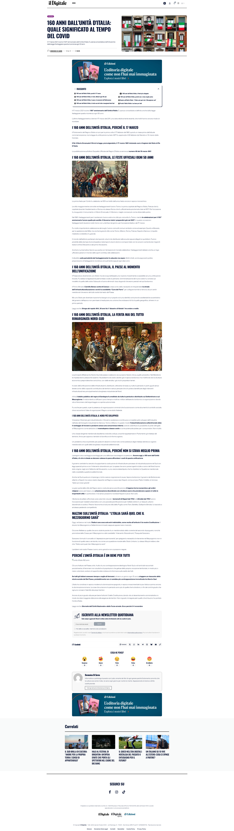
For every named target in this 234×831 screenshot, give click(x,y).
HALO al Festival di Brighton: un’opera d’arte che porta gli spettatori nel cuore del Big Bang (103, 757)
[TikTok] (124, 792)
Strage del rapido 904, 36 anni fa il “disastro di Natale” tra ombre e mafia (110, 308)
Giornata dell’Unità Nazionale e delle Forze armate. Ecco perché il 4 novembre (112, 606)
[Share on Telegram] (143, 644)
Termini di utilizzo (96, 633)
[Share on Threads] (147, 644)
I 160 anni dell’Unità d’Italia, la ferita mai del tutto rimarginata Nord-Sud (95, 103)
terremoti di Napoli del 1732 (123, 499)
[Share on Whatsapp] (134, 644)
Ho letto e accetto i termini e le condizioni (91, 629)
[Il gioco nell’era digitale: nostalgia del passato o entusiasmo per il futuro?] (130, 742)
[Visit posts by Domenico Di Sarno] (48, 51)
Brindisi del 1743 (143, 499)
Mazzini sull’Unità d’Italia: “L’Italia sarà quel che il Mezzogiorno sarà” (138, 100)
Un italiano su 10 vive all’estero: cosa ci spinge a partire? (157, 754)
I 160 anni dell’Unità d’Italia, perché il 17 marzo (88, 93)
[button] (164, 3)
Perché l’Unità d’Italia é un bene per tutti (131, 103)
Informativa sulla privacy (135, 633)
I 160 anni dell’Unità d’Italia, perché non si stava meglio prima (136, 97)
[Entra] (170, 3)
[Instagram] (117, 792)
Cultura (50, 16)
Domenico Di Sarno (56, 51)
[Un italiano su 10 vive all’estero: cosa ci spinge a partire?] (157, 742)
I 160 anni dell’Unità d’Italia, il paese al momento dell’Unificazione (93, 100)
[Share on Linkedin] (138, 644)
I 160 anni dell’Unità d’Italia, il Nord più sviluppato (135, 93)
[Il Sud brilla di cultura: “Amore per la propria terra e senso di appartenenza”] (76, 742)
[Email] (156, 644)
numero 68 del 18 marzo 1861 (140, 151)
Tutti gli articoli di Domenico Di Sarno (98, 688)
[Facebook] (109, 792)
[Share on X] (130, 644)
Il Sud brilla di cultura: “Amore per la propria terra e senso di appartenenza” (76, 756)
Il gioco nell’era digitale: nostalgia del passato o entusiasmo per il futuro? (130, 756)
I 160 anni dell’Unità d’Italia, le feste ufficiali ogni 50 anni (91, 97)
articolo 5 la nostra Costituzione (146, 522)
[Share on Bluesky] (151, 644)
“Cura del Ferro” (117, 289)
